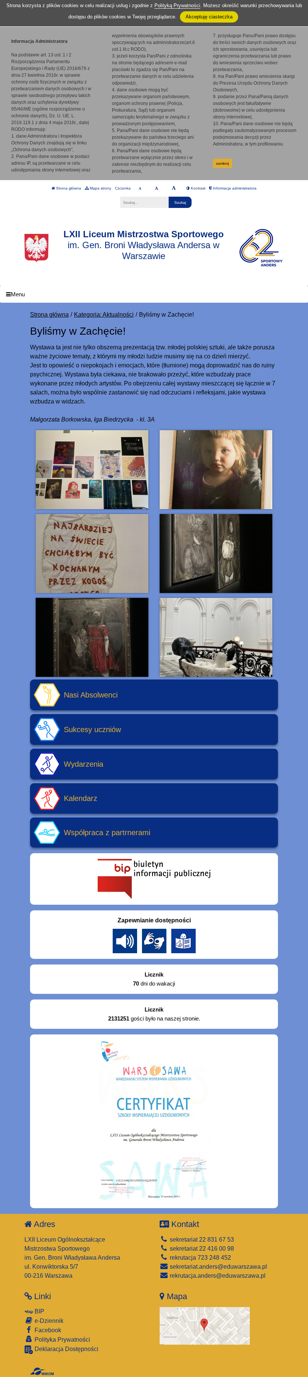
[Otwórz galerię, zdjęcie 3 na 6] (92, 553)
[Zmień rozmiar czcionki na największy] (174, 188)
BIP (38, 1311)
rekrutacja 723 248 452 (199, 1257)
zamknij (222, 163)
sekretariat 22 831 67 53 (201, 1239)
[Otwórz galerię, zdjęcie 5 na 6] (92, 637)
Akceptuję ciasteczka (209, 17)
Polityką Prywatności (177, 5)
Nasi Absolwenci (91, 695)
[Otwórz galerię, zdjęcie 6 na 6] (216, 637)
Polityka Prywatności (61, 1339)
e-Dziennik (48, 1321)
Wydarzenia (83, 764)
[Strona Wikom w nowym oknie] (42, 1371)
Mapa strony (100, 188)
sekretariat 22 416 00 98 (201, 1248)
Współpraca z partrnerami (107, 832)
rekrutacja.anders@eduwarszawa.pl (217, 1275)
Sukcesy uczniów (92, 729)
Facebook (47, 1330)
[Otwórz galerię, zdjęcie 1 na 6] (92, 469)
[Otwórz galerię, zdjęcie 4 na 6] (216, 553)
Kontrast (197, 188)
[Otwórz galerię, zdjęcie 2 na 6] (216, 469)
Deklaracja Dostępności (65, 1349)
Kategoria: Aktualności (104, 314)
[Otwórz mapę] (205, 1325)
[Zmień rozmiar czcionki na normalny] (140, 188)
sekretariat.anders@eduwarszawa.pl (217, 1266)
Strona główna (68, 188)
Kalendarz (80, 798)
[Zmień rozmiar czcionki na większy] (156, 188)
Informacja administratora (234, 188)
